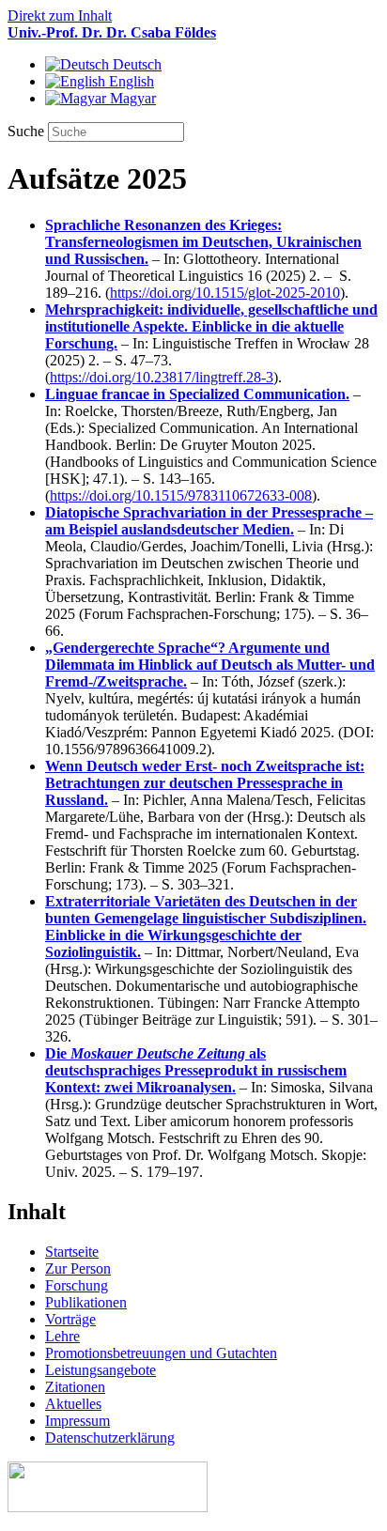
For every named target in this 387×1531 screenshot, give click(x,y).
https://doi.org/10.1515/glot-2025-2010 (225, 293)
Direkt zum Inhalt (60, 15)
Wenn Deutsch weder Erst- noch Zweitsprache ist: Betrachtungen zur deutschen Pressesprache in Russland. (204, 783)
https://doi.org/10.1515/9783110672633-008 (181, 495)
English (129, 81)
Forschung (76, 1285)
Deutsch (135, 64)
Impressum (77, 1421)
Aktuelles (73, 1404)
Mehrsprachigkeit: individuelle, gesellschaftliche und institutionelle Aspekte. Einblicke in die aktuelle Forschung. (211, 326)
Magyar (131, 98)
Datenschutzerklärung (110, 1438)
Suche (28, 131)
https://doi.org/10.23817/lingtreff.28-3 (161, 377)
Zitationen (75, 1387)
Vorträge (70, 1319)
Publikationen (86, 1302)
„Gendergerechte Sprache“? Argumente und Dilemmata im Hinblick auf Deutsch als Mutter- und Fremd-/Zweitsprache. (210, 664)
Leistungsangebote (100, 1370)
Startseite (72, 1252)
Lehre (62, 1336)
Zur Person (78, 1268)
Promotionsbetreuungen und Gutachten (161, 1353)
